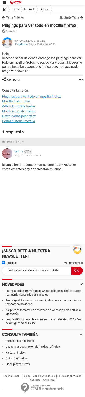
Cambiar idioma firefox (20, 340)
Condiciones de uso (44, 376)
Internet (29, 9)
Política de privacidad (69, 376)
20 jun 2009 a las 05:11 (42, 44)
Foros (15, 9)
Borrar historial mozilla (18, 121)
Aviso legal (49, 379)
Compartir (13, 79)
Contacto (35, 379)
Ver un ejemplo (73, 262)
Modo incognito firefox (18, 111)
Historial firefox (15, 352)
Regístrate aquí (12, 376)
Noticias (10, 262)
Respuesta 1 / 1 (13, 142)
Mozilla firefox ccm (16, 101)
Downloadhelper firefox (19, 116)
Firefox (44, 9)
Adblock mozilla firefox (18, 106)
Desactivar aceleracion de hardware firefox (33, 346)
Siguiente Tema (69, 17)
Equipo (27, 376)
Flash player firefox (18, 364)
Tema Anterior (15, 17)
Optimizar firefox (16, 358)
